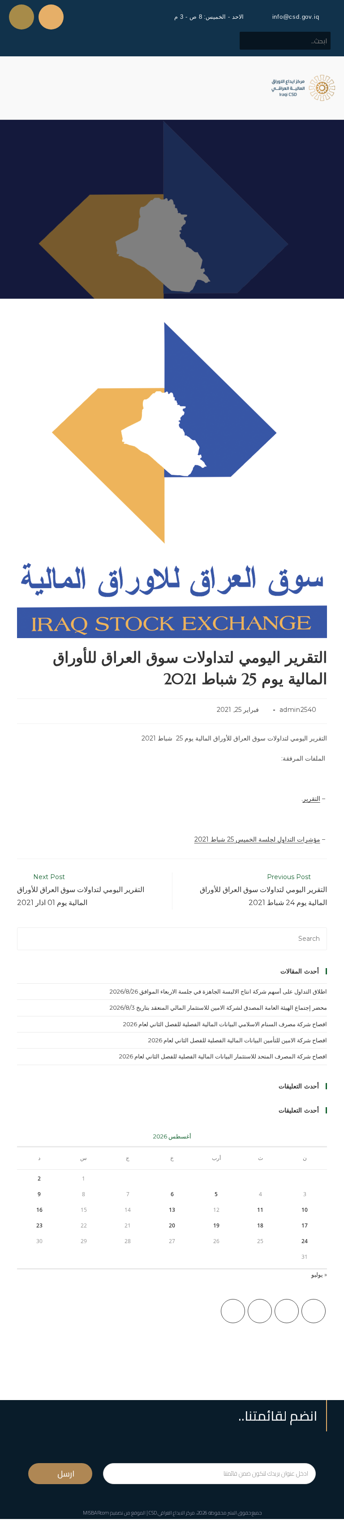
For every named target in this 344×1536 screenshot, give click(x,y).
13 (172, 1210)
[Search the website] (285, 40)
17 (304, 1225)
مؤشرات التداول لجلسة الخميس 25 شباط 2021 (257, 839)
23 (39, 1225)
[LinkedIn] (233, 1311)
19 (216, 1225)
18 (260, 1225)
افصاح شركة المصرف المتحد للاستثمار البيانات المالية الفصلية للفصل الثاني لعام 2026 (223, 1056)
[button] (15, 87)
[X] (313, 1311)
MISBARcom (96, 1512)
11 (260, 1210)
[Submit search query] (251, 41)
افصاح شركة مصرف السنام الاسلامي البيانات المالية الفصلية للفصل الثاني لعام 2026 (225, 1024)
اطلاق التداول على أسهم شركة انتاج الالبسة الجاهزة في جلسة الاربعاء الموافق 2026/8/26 (218, 991)
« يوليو (319, 1274)
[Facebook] (287, 1311)
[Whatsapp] (21, 17)
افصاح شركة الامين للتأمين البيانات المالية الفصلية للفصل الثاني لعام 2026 (237, 1040)
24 (304, 1241)
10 (304, 1210)
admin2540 (298, 710)
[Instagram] (260, 1311)
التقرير (311, 799)
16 (39, 1210)
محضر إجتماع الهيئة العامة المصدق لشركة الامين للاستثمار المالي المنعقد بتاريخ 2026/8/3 (218, 1007)
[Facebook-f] (51, 17)
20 (172, 1225)
